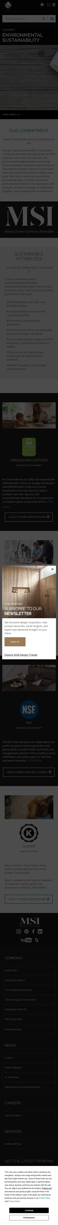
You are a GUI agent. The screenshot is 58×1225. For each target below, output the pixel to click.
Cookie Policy (44, 1198)
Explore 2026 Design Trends (20, 655)
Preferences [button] (47, 1188)
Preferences (29, 1218)
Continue (29, 1210)
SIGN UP (15, 641)
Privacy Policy (14, 1201)
